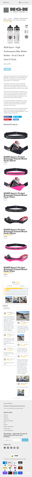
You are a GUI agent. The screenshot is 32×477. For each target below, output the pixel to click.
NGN (24, 459)
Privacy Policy (7, 428)
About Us (6, 415)
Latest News (8, 403)
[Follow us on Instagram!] (14, 448)
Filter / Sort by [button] (7, 308)
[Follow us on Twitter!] (8, 448)
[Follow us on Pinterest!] (11, 448)
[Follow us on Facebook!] (5, 448)
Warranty (6, 417)
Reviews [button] (5, 305)
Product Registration (8, 430)
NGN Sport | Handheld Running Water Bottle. (14, 406)
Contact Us (6, 418)
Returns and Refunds (9, 426)
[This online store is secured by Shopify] (14, 457)
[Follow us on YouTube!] (18, 448)
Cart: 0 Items (25, 2)
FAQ (5, 422)
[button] (8, 299)
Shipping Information (8, 420)
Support (5, 424)
